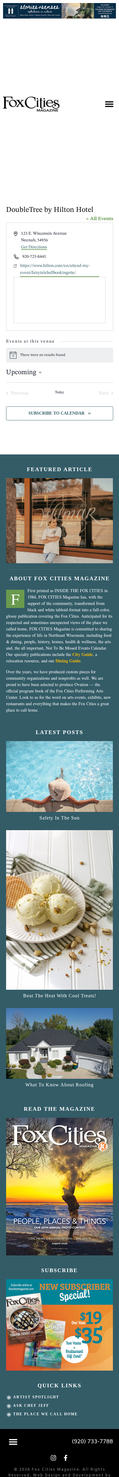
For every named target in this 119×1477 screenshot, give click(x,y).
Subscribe (59, 1270)
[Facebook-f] (66, 1458)
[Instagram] (53, 1458)
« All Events (99, 218)
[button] (109, 104)
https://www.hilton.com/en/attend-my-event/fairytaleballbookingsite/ (55, 269)
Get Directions (34, 247)
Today (59, 392)
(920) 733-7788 (92, 1441)
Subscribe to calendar (56, 413)
